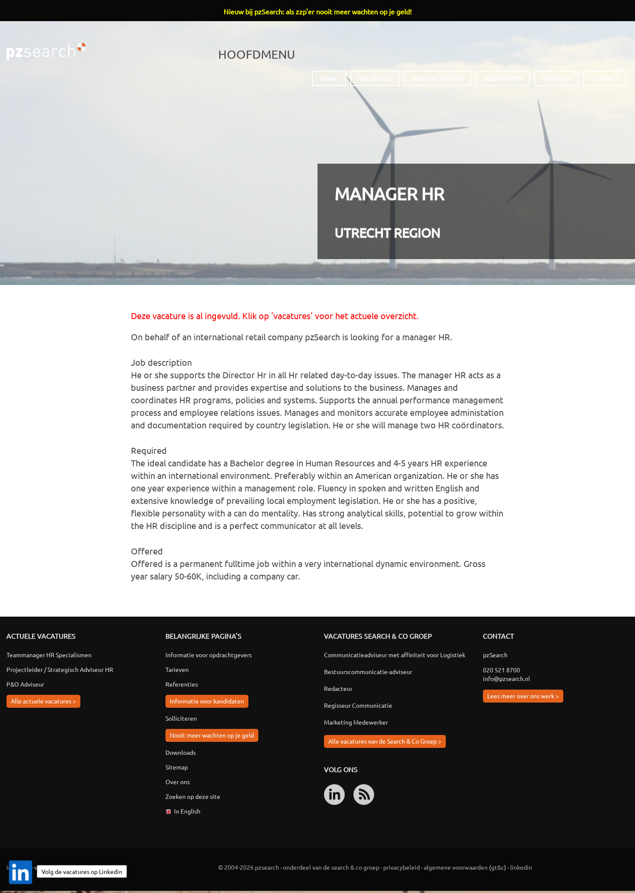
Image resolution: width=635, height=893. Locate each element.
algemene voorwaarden (456, 867)
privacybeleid (401, 867)
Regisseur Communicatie (358, 705)
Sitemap (176, 767)
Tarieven (177, 669)
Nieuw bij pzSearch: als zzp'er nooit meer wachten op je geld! (318, 11)
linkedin (521, 867)
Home (329, 78)
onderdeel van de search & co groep (331, 867)
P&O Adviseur (25, 684)
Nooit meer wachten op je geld (212, 735)
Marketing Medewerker (356, 722)
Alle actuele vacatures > (43, 701)
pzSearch (46, 51)
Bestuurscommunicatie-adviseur (368, 671)
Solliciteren (181, 718)
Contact (604, 78)
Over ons (177, 781)
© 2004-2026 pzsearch (248, 867)
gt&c (497, 867)
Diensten (556, 78)
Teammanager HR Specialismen (49, 655)
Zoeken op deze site (192, 796)
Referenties (181, 684)
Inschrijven (502, 78)
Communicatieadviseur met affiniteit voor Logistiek (394, 655)
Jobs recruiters (437, 78)
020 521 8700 (501, 670)
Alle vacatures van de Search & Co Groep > (384, 741)
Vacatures (375, 78)
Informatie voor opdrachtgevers (208, 655)
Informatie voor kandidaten (207, 701)
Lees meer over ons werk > (523, 696)
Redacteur (338, 688)
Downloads (180, 752)
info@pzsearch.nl (506, 678)
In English (187, 811)
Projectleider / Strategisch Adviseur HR (59, 669)
